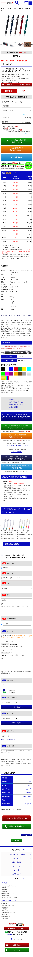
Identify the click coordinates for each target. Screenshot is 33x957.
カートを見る (18, 939)
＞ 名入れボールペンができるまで (9, 897)
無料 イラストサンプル (16, 402)
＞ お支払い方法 (4, 918)
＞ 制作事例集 (4, 891)
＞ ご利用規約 (4, 909)
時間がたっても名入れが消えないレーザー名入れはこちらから (16, 84)
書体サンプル (13, 399)
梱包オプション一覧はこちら (9, 739)
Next (32, 45)
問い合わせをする (17, 149)
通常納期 (5, 568)
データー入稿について (16, 404)
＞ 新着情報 (3, 887)
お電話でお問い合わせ (16, 826)
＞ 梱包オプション (5, 914)
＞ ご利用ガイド (4, 903)
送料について (27, 133)
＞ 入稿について (4, 910)
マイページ (17, 950)
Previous (1, 45)
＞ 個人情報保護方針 (5, 916)
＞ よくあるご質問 (5, 895)
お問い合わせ (17, 945)
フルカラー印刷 (17, 102)
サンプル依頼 (16, 467)
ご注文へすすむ (17, 141)
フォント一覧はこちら (16, 707)
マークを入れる (10, 690)
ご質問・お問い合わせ (16, 458)
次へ (27, 835)
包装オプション (27, 114)
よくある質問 (13, 407)
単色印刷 (6, 102)
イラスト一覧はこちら (16, 723)
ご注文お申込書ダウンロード (16, 445)
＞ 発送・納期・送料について (8, 905)
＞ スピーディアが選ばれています (9, 886)
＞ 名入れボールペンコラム (7, 893)
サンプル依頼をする (16, 157)
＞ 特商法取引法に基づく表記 (8, 912)
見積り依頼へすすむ (16, 436)
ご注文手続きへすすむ (16, 427)
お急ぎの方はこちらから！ (16, 928)
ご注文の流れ (16, 452)
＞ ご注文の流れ (4, 907)
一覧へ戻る (16, 840)
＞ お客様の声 (4, 889)
